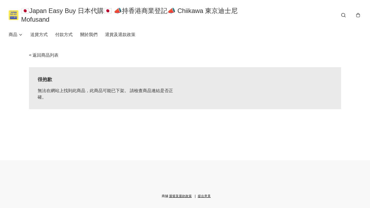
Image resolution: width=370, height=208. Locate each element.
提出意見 (204, 196)
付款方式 (64, 34)
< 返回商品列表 (44, 55)
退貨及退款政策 (120, 34)
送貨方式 (39, 34)
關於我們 (89, 34)
